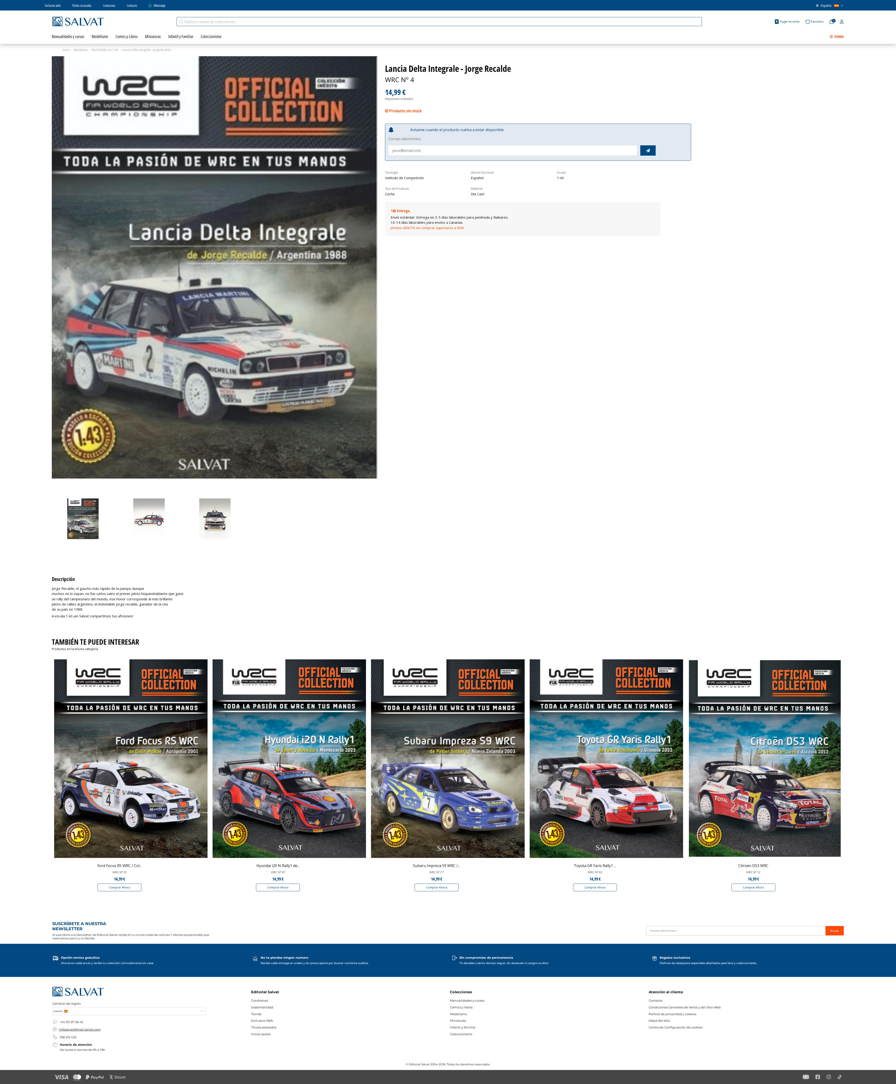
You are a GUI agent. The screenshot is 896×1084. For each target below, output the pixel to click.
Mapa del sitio (659, 1020)
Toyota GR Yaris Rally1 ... (595, 865)
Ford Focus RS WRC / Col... (119, 865)
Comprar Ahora (119, 887)
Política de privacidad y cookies (672, 1014)
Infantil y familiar (463, 1027)
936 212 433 (68, 1037)
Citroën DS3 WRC (753, 865)
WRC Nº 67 (278, 872)
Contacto (132, 5)
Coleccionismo (461, 1034)
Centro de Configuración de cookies (676, 1027)
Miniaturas (458, 1020)
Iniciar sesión (261, 1034)
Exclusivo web (52, 5)
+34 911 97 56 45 (71, 1022)
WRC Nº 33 (119, 872)
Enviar (834, 931)
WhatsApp (159, 5)
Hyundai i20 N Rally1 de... (277, 865)
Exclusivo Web (262, 1020)
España (825, 5)
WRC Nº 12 (753, 872)
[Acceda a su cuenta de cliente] (842, 21)
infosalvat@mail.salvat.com (80, 1029)
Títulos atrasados (81, 5)
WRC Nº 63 (595, 872)
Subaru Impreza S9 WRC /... (436, 865)
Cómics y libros (461, 1007)
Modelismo (458, 1014)
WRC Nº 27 (436, 872)
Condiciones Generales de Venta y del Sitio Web (685, 1007)
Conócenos (109, 5)
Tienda (256, 1014)
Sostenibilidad (262, 1007)
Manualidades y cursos (467, 1000)
